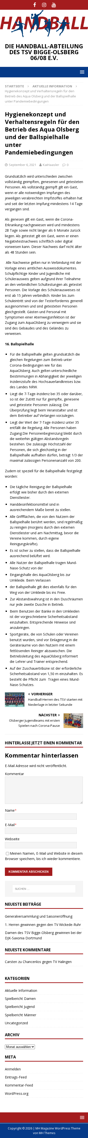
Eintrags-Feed (16, 1077)
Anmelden (13, 1069)
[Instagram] (44, 5)
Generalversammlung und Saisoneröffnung (38, 916)
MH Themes (47, 1133)
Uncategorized (16, 1023)
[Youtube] (53, 5)
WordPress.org (16, 1093)
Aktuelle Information (21, 990)
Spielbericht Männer (20, 1015)
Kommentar (14, 773)
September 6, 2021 (22, 165)
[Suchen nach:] (44, 889)
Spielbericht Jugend (20, 1006)
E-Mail (10, 824)
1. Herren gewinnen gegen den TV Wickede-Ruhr (43, 924)
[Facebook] (34, 5)
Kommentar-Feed (19, 1085)
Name (10, 810)
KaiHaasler (51, 165)
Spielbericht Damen (20, 998)
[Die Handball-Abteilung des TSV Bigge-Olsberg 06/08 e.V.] (44, 34)
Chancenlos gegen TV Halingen (47, 961)
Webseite (12, 839)
